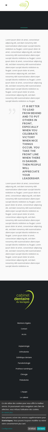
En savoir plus (7, 412)
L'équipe (24, 392)
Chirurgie (24, 374)
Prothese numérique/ (24, 369)
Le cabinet (24, 397)
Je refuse (31, 428)
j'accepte (41, 428)
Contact (24, 329)
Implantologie (24, 346)
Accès (24, 334)
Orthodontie (24, 352)
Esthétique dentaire (24, 357)
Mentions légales (24, 323)
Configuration (7, 428)
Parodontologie (24, 363)
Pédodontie (24, 380)
